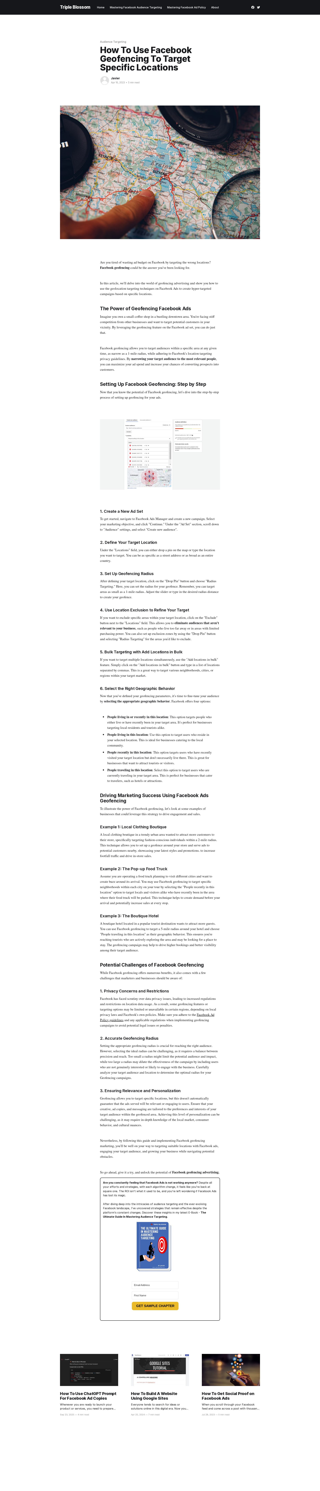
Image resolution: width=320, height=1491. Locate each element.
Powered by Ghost (250, 1465)
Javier (115, 78)
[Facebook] (252, 7)
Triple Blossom (75, 7)
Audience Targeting (113, 41)
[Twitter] (258, 7)
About (215, 7)
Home (100, 7)
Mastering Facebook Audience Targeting (136, 7)
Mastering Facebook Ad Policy (186, 7)
